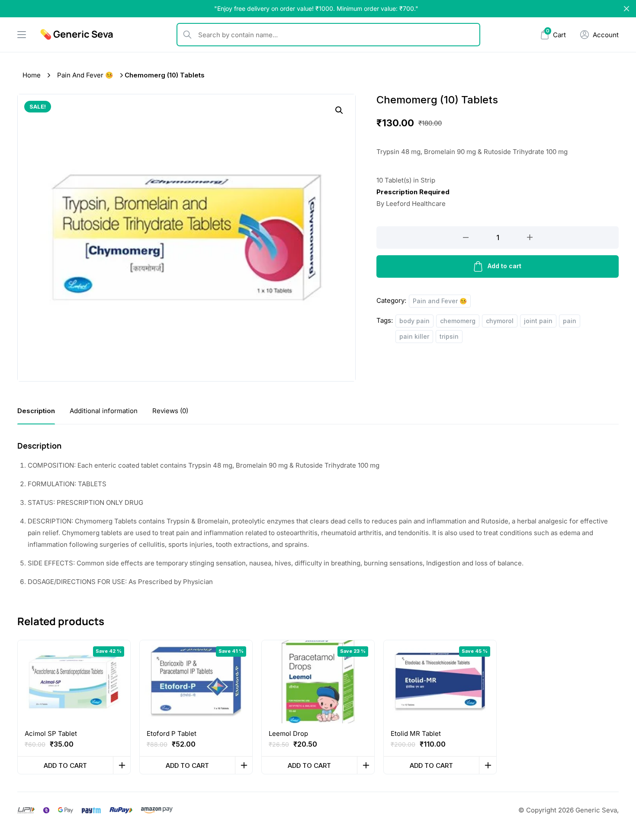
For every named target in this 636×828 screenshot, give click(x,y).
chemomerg (457, 320)
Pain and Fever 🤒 (85, 75)
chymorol (500, 320)
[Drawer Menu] (21, 34)
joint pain (538, 320)
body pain (414, 320)
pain (569, 320)
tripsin (449, 336)
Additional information (104, 411)
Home (31, 75)
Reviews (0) (170, 411)
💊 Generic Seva (76, 34)
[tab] (36, 410)
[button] (339, 110)
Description (36, 411)
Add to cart (504, 266)
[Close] (626, 9)
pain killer (414, 336)
